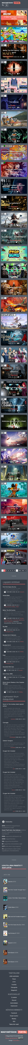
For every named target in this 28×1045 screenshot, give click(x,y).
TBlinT (17, 606)
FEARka (13, 72)
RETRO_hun (14, 156)
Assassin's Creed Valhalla (14, 220)
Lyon (14, 768)
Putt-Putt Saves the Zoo (9, 587)
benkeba (13, 719)
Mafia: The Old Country (9, 610)
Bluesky (14, 1018)
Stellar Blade (6, 595)
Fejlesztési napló (14, 1024)
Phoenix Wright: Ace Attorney (14, 355)
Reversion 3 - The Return (14, 557)
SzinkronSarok (8, 23)
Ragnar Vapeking (8, 621)
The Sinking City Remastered (14, 405)
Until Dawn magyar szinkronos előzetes (14, 186)
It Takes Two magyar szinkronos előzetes (14, 18)
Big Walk (14, 119)
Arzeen (22, 618)
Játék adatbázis (14, 976)
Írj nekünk (14, 997)
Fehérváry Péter (8, 620)
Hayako (21, 670)
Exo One (14, 439)
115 (23, 570)
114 (20, 570)
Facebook (14, 1013)
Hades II (14, 136)
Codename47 (7, 606)
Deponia (12, 881)
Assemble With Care (8, 666)
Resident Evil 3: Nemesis (9, 635)
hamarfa (9, 40)
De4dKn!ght (12, 737)
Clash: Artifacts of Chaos (14, 490)
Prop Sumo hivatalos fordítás (14, 254)
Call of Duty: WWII (8, 674)
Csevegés (5, 722)
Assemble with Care (14, 85)
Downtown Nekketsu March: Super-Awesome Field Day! (14, 153)
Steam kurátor (14, 1016)
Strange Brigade (14, 473)
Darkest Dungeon (8, 740)
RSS (14, 1021)
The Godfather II (14, 203)
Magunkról (14, 990)
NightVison (9, 57)
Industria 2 (14, 372)
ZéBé (12, 426)
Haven (14, 456)
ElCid (12, 308)
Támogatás (14, 987)
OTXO (14, 523)
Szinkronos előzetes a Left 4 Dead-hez (14, 422)
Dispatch (12, 942)
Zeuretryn (14, 341)
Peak (4, 655)
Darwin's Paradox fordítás (14, 540)
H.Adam (13, 274)
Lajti (12, 223)
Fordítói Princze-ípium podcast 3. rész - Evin (14, 388)
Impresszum (14, 1006)
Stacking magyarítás (14, 287)
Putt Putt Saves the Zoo (14, 34)
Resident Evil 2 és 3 (14, 68)
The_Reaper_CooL (15, 122)
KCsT (12, 560)
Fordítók (14, 984)
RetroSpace (13, 952)
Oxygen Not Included (9, 751)
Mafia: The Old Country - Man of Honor (14, 51)
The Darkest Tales (14, 338)
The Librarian (14, 102)
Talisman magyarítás (14, 304)
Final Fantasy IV (14, 933)
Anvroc (13, 790)
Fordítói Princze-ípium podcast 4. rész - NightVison (14, 270)
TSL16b (13, 139)
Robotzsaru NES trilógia (14, 169)
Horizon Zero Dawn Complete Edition (14, 321)
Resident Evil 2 (7, 645)
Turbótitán (12, 747)
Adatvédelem (14, 1003)
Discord (14, 1000)
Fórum (14, 979)
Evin (12, 324)
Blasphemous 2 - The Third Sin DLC (14, 237)
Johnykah (15, 620)
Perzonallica (16, 1040)
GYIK (14, 982)
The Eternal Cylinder (14, 506)
